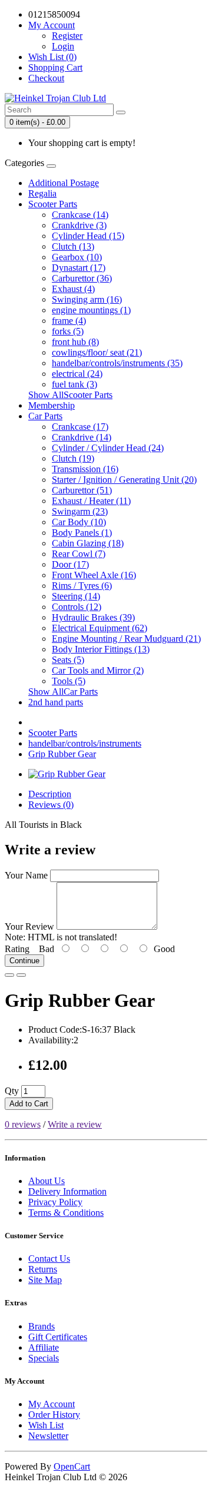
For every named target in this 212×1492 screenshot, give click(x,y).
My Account (51, 1404)
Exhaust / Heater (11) (91, 501)
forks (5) (68, 331)
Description (49, 794)
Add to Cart (28, 1103)
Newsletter (48, 1436)
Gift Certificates (57, 1337)
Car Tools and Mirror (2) (98, 670)
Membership (51, 405)
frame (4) (69, 321)
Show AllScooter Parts (70, 395)
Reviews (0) (51, 805)
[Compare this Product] (21, 975)
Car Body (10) (79, 522)
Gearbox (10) (77, 257)
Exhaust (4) (73, 289)
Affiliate (43, 1347)
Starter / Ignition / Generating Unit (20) (124, 480)
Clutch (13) (73, 246)
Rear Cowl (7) (78, 554)
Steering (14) (76, 596)
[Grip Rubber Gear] (66, 774)
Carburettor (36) (82, 278)
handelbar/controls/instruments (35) (117, 363)
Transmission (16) (85, 469)
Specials (43, 1358)
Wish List (46, 1425)
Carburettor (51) (82, 490)
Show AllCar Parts (63, 692)
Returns (42, 1269)
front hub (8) (75, 342)
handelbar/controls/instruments (84, 743)
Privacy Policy (55, 1202)
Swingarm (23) (80, 511)
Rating (17, 949)
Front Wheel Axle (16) (94, 575)
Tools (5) (68, 681)
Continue (24, 960)
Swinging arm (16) (87, 299)
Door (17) (70, 564)
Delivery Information (67, 1191)
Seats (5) (68, 660)
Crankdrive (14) (81, 437)
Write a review (75, 1124)
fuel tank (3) (74, 384)
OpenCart (72, 1466)
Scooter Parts (52, 204)
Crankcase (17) (80, 427)
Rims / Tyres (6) (82, 586)
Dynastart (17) (78, 268)
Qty (12, 1091)
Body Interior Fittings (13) (101, 649)
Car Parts (45, 416)
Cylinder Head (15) (88, 236)
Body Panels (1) (82, 533)
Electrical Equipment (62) (99, 628)
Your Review (29, 926)
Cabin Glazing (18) (88, 543)
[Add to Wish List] (9, 975)
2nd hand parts (55, 702)
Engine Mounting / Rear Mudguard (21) (126, 639)
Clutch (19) (73, 458)
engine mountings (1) (91, 310)
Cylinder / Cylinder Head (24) (108, 448)
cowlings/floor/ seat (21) (97, 352)
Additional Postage (63, 183)
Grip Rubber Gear (62, 754)
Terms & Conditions (66, 1213)
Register (67, 36)
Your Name (26, 875)
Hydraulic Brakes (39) (93, 617)
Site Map (45, 1280)
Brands (41, 1326)
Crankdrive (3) (79, 225)
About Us (46, 1181)
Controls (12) (76, 607)
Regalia (42, 193)
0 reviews (23, 1124)
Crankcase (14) (80, 215)
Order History (54, 1415)
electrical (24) (77, 374)
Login (63, 46)
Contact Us (49, 1259)
